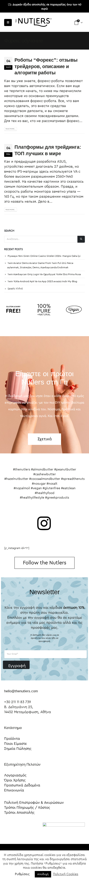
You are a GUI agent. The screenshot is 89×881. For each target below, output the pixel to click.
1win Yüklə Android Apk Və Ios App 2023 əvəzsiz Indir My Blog (42, 281)
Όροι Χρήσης (15, 780)
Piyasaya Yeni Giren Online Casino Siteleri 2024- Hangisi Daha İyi (44, 256)
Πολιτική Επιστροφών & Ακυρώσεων (34, 802)
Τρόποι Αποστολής (19, 812)
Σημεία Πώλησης (17, 748)
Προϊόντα (12, 738)
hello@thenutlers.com (21, 691)
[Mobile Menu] (8, 22)
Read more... (11, 129)
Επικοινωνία (14, 790)
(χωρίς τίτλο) (15, 288)
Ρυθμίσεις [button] (22, 874)
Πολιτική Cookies (65, 874)
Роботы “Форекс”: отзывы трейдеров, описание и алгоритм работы (46, 66)
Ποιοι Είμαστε (15, 743)
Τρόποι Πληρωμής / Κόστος (27, 807)
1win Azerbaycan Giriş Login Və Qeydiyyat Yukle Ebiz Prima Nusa (44, 274)
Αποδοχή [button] (43, 874)
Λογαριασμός (15, 775)
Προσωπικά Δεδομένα (22, 785)
